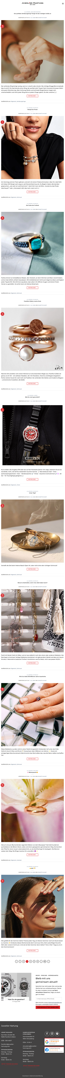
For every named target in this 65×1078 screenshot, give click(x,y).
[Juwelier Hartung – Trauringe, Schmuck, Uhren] (32, 3)
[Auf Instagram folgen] (52, 1034)
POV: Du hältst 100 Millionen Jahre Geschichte (32, 676)
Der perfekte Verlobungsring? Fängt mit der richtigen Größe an (32, 13)
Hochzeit (35, 770)
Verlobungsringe (36, 11)
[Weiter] (48, 961)
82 (45, 961)
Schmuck (35, 107)
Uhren (35, 395)
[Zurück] (16, 961)
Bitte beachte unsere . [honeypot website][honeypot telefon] (49, 1003)
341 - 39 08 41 (28, 1042)
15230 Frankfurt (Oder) (8, 1037)
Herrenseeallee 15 (28, 1036)
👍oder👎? (32, 868)
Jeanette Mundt (42, 17)
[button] (63, 4)
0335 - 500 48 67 (6, 1040)
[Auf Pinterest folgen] (57, 1034)
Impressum (25, 1076)
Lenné (3, 1032)
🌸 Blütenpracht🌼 (32, 772)
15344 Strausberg (28, 1038)
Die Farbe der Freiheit (32, 205)
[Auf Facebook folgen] (47, 1034)
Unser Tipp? (32, 493)
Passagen (8, 1032)
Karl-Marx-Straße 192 (8, 1035)
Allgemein (27, 11)
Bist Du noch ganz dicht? (32, 397)
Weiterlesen (32, 95)
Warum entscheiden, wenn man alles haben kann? (32, 582)
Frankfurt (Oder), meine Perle (32, 301)
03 (23, 1042)
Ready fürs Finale (33, 109)
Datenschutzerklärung (55, 1002)
